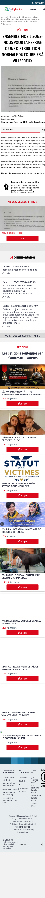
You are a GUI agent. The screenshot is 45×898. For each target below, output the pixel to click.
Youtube (22, 819)
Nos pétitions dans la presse (35, 816)
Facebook (23, 805)
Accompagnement (10, 817)
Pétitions (14, 17)
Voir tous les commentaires (22, 338)
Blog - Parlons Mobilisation (8, 812)
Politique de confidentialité (22, 852)
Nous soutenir (23, 844)
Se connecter (38, 2)
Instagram (23, 816)
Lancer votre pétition (8, 806)
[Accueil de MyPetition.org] (14, 9)
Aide (34, 844)
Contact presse (34, 832)
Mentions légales (22, 855)
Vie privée (17, 849)
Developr (6, 877)
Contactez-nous (25, 846)
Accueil (34, 9)
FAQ (14, 846)
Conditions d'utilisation (22, 857)
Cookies (27, 849)
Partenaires (22, 860)
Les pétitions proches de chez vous (9, 828)
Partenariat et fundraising (8, 821)
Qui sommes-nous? (35, 807)
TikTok (22, 809)
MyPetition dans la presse (36, 825)
